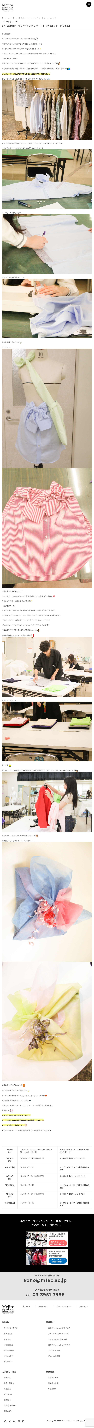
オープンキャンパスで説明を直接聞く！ (57, 1261)
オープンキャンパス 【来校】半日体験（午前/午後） (74, 1150)
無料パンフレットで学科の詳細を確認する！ (58, 1243)
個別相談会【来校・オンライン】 (72, 1158)
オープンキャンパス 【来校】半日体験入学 (74, 1168)
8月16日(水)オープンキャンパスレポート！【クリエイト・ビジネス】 (37, 18)
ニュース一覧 (10, 18)
